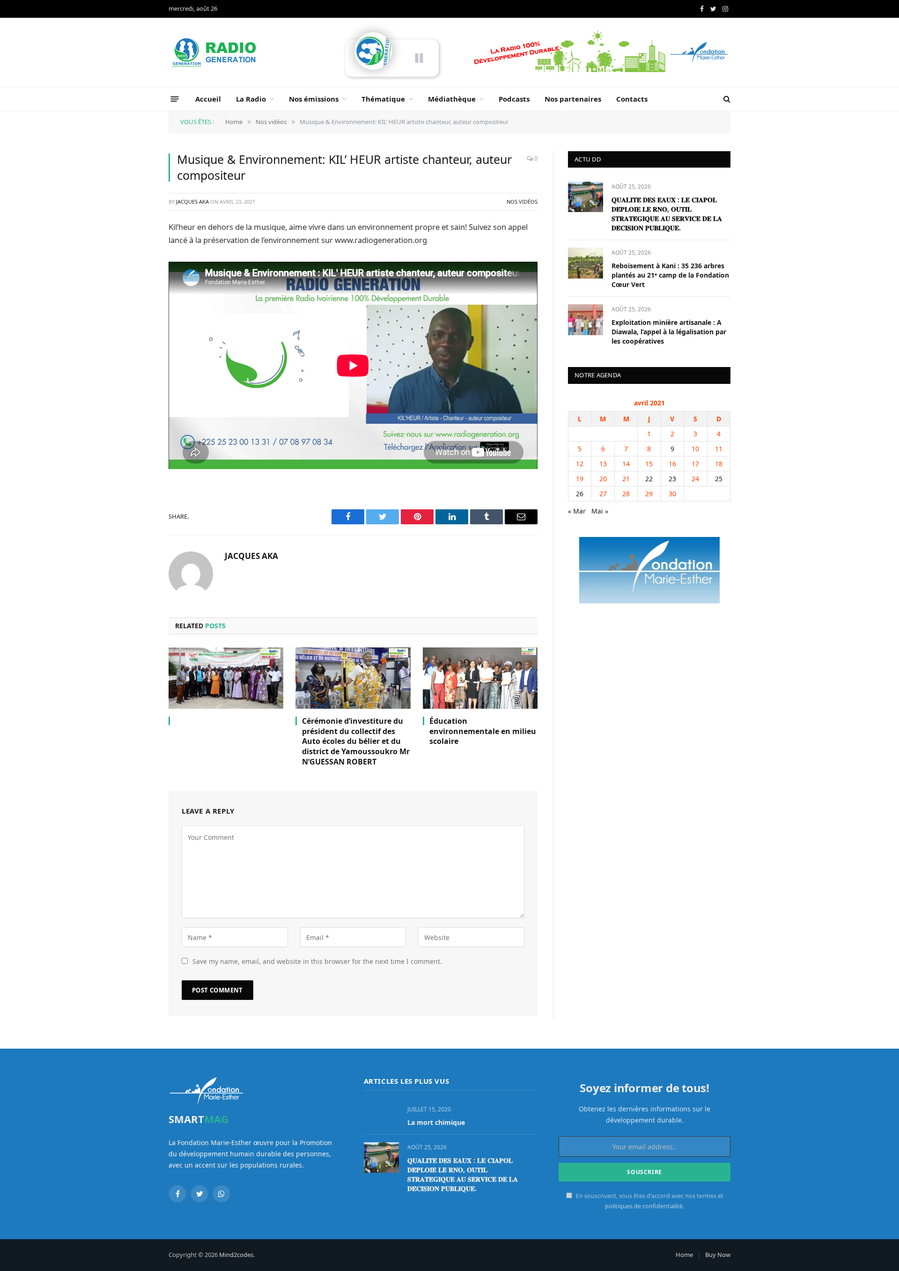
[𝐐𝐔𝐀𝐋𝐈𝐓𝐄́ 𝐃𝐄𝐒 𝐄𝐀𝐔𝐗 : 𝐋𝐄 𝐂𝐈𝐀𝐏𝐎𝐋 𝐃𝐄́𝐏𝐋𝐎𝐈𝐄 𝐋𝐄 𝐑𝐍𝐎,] (585, 197)
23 (672, 478)
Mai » (599, 511)
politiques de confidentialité (644, 1206)
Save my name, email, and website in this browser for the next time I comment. (317, 961)
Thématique (383, 98)
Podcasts (514, 98)
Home (684, 1254)
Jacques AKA (192, 201)
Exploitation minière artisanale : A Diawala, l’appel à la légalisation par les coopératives (669, 331)
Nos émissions (314, 98)
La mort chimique (436, 1122)
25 (718, 478)
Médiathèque (452, 98)
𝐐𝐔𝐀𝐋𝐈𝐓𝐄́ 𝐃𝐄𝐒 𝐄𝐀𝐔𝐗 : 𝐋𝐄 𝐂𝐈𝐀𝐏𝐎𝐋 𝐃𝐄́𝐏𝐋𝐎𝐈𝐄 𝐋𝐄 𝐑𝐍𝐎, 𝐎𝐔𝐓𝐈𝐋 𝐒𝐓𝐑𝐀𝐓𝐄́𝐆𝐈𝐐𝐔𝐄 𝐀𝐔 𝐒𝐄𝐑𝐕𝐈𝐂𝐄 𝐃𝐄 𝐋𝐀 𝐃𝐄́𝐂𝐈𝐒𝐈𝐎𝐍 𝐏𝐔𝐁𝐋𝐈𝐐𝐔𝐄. (667, 213)
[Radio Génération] (215, 52)
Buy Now (717, 1254)
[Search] (726, 99)
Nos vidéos (522, 201)
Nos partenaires (573, 98)
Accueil (208, 98)
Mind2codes (236, 1254)
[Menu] (175, 98)
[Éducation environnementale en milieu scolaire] (480, 677)
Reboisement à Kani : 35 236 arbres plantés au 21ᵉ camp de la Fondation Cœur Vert (670, 275)
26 (579, 493)
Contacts (632, 98)
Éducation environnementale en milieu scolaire (482, 731)
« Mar (577, 511)
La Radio (251, 98)
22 (649, 478)
